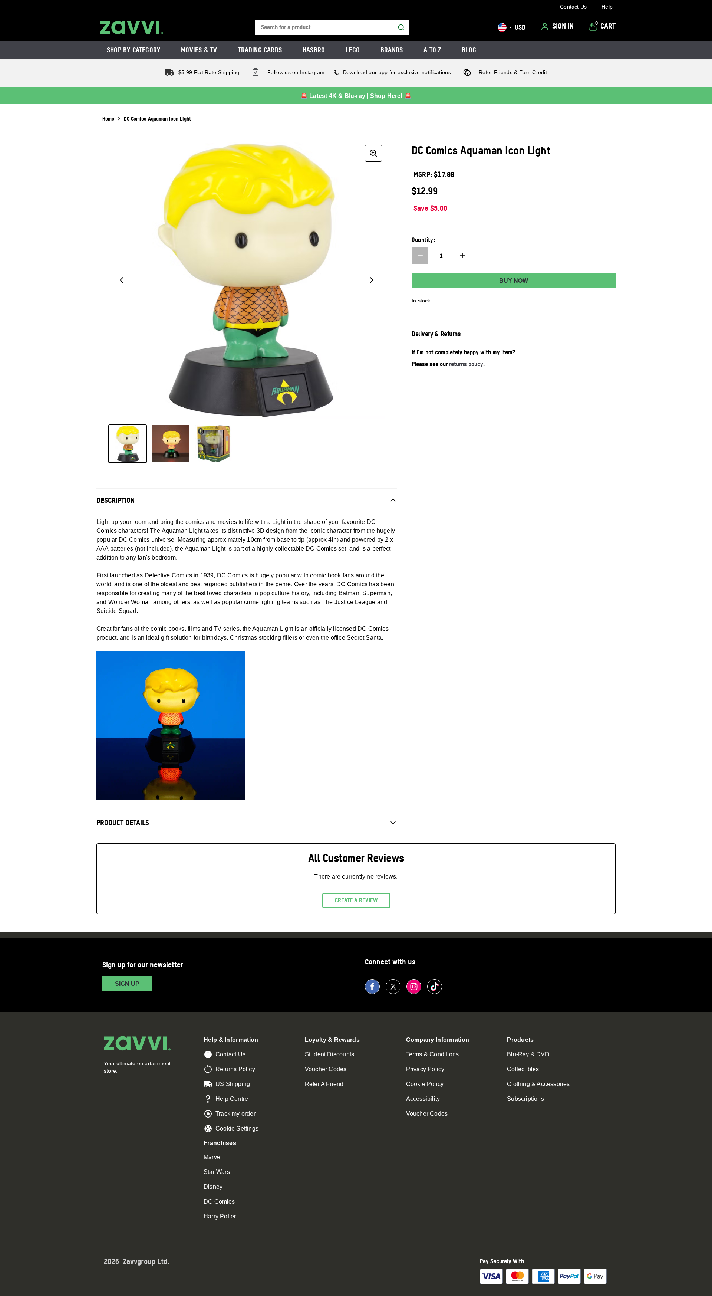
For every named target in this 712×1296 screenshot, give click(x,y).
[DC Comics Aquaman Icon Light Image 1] (127, 443)
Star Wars (217, 1172)
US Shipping (232, 1084)
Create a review (356, 900)
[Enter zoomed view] (373, 153)
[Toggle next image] (371, 280)
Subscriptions (525, 1099)
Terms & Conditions (432, 1054)
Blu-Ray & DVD (528, 1054)
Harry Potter (220, 1216)
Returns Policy (235, 1069)
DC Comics (219, 1201)
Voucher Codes (326, 1069)
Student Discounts (329, 1054)
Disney (213, 1187)
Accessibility (423, 1099)
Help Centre (231, 1099)
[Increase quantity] (462, 255)
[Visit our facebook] (372, 986)
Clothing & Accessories (538, 1084)
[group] (246, 280)
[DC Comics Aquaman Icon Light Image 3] (213, 443)
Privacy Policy (425, 1069)
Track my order (235, 1113)
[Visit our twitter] (393, 986)
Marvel (213, 1157)
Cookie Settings (236, 1128)
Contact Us (230, 1054)
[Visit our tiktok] (434, 986)
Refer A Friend (324, 1084)
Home (108, 118)
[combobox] (332, 27)
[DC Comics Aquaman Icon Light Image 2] (170, 443)
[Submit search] (401, 27)
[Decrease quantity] (420, 255)
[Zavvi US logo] (131, 27)
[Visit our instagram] (413, 986)
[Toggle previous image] (121, 280)
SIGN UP (127, 984)
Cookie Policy (425, 1084)
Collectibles (523, 1069)
